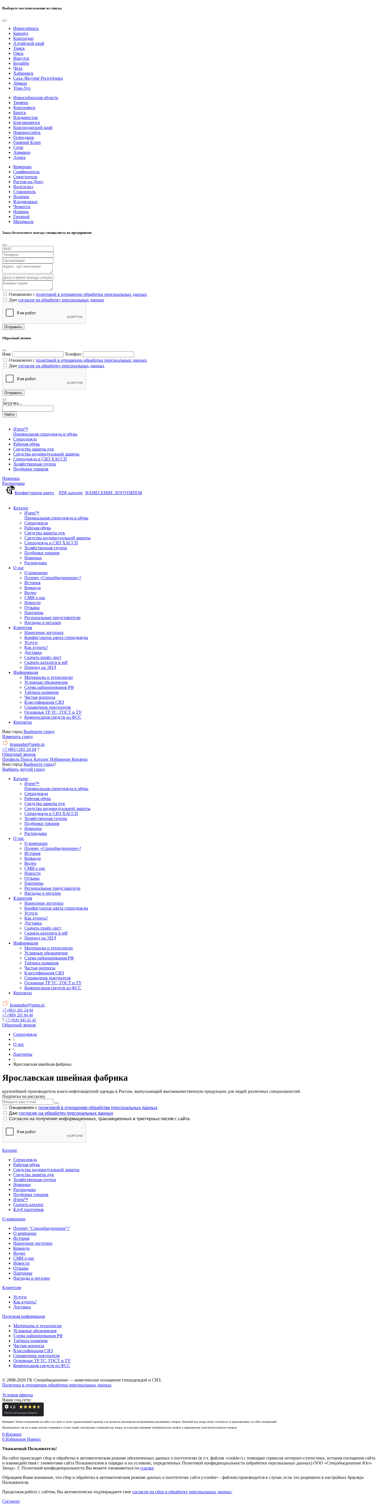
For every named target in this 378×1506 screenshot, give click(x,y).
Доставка (22, 1307)
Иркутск (21, 58)
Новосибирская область (35, 97)
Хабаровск (23, 73)
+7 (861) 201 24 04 (19, 749)
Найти (9, 414)
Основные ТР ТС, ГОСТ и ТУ (42, 1360)
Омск (18, 53)
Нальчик (21, 196)
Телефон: (73, 354)
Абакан (20, 83)
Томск (19, 48)
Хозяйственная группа (34, 1179)
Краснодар (23, 38)
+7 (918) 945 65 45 (20, 1020)
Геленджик (23, 137)
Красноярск (24, 107)
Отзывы (21, 1268)
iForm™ (20, 1199)
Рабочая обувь (26, 1164)
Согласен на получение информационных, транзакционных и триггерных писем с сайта (99, 1118)
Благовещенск (26, 122)
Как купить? (25, 1302)
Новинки (11, 478)
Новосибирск (26, 28)
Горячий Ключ (27, 142)
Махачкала (23, 221)
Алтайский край (28, 43)
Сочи (18, 147)
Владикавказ (25, 201)
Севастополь (25, 176)
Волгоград (23, 186)
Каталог (9, 1150)
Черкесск (21, 206)
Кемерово (22, 166)
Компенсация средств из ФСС (41, 1365)
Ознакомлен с (83, 1107)
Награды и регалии (31, 1278)
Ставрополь (24, 191)
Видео (19, 1253)
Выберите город (39, 731)
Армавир (21, 152)
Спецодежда (25, 1159)
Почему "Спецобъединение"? (41, 1228)
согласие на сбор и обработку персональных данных (182, 1491)
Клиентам (11, 1287)
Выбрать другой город (23, 769)
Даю (61, 1113)
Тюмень (20, 102)
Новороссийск (27, 132)
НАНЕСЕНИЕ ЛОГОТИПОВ (113, 492)
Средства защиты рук (33, 1174)
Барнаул (20, 33)
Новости (21, 1263)
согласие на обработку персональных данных (61, 299)
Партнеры (22, 1273)
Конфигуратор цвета (34, 492)
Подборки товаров (30, 1194)
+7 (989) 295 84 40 (17, 1015)
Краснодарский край (33, 127)
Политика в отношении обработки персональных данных (57, 1385)
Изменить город (17, 736)
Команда (21, 1248)
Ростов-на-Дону (28, 181)
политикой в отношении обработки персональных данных (91, 294)
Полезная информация (23, 1316)
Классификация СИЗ (33, 1350)
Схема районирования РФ (38, 1335)
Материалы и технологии (37, 1325)
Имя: (6, 354)
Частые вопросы (28, 1345)
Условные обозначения (34, 1330)
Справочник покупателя (36, 1355)
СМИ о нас (23, 1258)
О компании (13, 1219)
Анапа (19, 157)
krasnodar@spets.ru (27, 744)
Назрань (21, 211)
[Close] (4, 20)
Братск (19, 112)
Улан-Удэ (21, 88)
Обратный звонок (19, 754)
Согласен (11, 1501)
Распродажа (13, 483)
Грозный (21, 216)
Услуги (20, 1297)
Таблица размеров (30, 1340)
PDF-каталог (71, 492)
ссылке (147, 1468)
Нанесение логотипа (32, 1243)
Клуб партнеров (28, 1209)
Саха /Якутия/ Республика (38, 78)
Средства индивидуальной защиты (46, 1169)
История (21, 1238)
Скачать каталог (28, 1204)
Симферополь (26, 171)
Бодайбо (21, 63)
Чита (17, 68)
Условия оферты (17, 1395)
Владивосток (25, 117)
